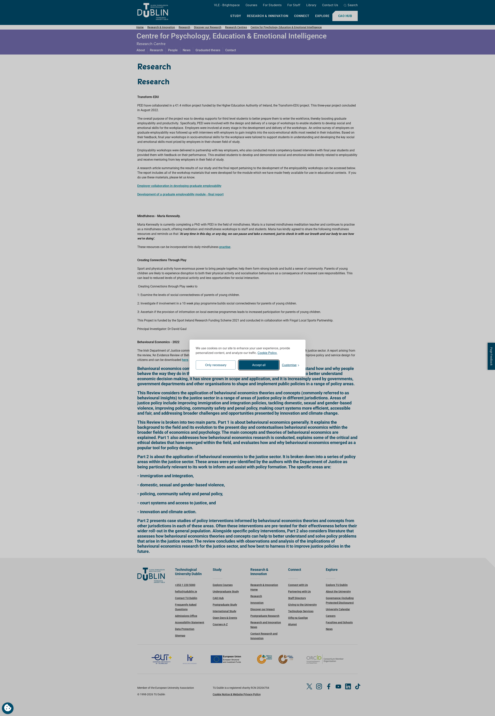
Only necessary (215, 365)
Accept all (259, 365)
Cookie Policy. (267, 352)
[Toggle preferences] (8, 708)
